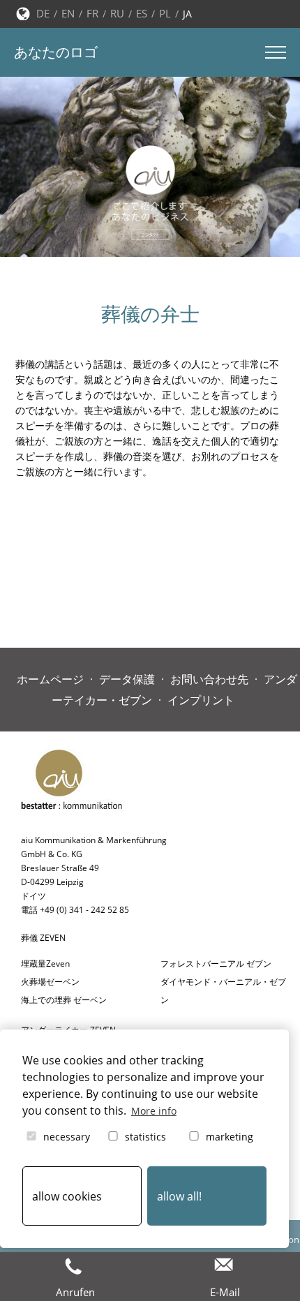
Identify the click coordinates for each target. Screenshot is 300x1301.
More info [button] (154, 1110)
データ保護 (127, 679)
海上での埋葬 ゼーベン (64, 1000)
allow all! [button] (179, 1196)
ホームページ (50, 679)
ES (141, 13)
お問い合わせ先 (209, 679)
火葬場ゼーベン (50, 982)
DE (43, 13)
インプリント (200, 700)
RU (117, 13)
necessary (65, 1136)
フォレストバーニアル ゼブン (215, 963)
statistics (144, 1136)
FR (92, 13)
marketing (228, 1136)
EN (68, 13)
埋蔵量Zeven (45, 963)
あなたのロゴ (56, 52)
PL (165, 13)
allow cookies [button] (67, 1196)
